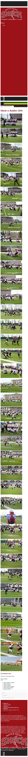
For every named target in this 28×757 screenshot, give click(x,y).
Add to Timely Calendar (8, 682)
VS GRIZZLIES (13, 75)
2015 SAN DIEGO (10, 69)
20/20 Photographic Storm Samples (17, 61)
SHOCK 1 (11, 86)
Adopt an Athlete (10, 35)
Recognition (6, 39)
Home (4, 27)
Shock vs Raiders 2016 (14, 62)
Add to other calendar (8, 687)
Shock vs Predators (13, 55)
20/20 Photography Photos (15, 64)
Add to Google (6, 683)
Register (5, 30)
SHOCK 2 (11, 87)
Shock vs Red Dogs (13, 53)
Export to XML (7, 689)
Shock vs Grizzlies (13, 56)
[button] (2, 680)
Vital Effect (11, 750)
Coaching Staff (6, 94)
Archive (5, 44)
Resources (5, 34)
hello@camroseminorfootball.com (11, 707)
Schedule (11, 84)
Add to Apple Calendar (8, 686)
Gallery (5, 36)
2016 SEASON (9, 46)
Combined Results (13, 82)
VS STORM (12, 74)
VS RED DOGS (13, 73)
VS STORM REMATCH (15, 78)
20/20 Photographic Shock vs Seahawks (18, 59)
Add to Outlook (7, 685)
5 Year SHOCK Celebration (12, 90)
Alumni (8, 40)
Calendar (5, 1)
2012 (7, 79)
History (5, 92)
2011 (7, 81)
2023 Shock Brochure (11, 33)
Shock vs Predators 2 (14, 47)
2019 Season (9, 38)
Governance (6, 95)
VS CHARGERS (13, 71)
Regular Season (7, 3)
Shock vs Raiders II (13, 52)
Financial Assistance (8, 4)
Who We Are (6, 91)
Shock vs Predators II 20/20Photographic (14, 49)
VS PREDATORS (13, 77)
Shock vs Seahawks (13, 57)
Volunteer (5, 5)
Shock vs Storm (12, 60)
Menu (3, 22)
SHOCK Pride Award (11, 43)
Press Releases (12, 83)
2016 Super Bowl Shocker (15, 68)
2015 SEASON (9, 70)
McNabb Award (10, 42)
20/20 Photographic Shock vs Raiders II (18, 51)
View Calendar (4, 678)
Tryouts (11, 88)
